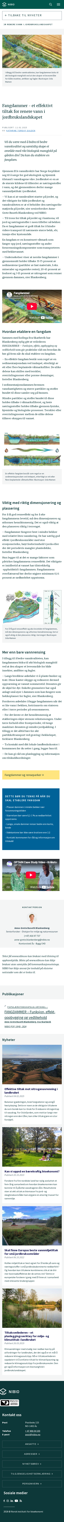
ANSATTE (31, 1444)
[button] (32, 1016)
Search (51, 4)
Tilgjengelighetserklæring (31, 1474)
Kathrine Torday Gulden (20, 130)
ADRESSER (31, 1454)
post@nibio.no (32, 1434)
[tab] (32, 1016)
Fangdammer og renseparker (23, 775)
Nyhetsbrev (31, 1464)
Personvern (31, 1484)
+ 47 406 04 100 (32, 1430)
